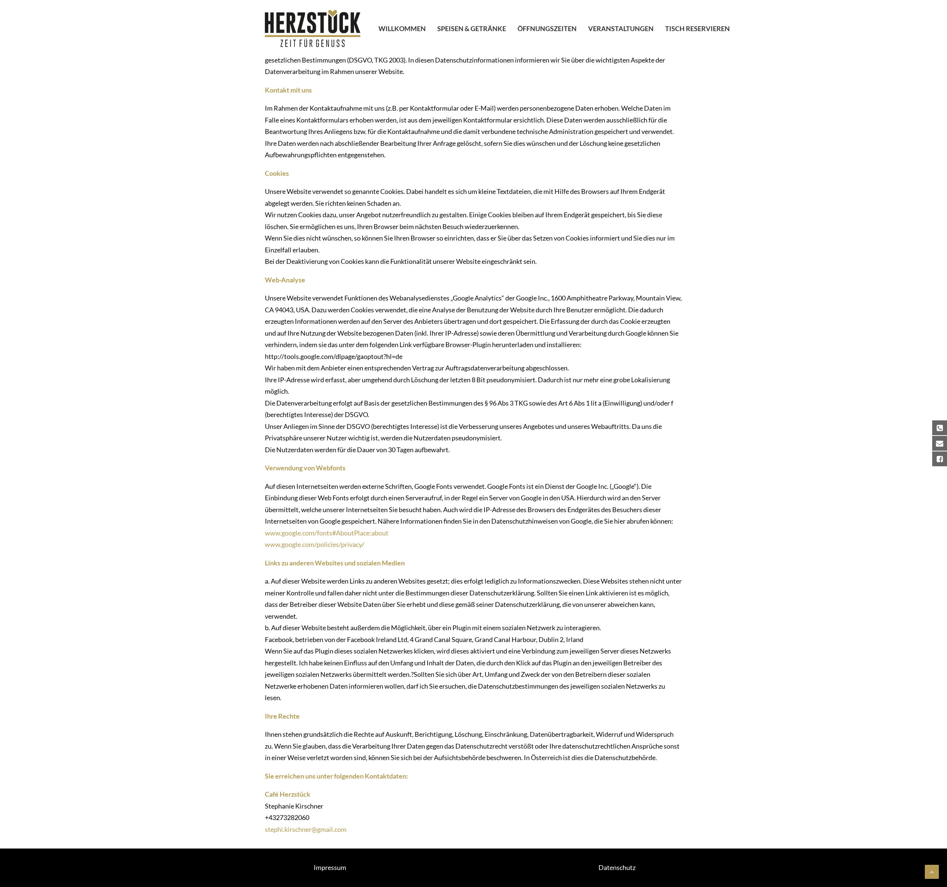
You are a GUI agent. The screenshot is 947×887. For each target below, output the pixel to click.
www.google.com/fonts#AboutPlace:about (326, 533)
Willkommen (402, 28)
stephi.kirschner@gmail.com (306, 829)
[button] (931, 10)
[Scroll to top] (932, 871)
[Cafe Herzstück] (312, 28)
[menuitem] (404, 28)
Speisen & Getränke (471, 28)
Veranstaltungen (621, 28)
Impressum (330, 867)
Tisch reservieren (697, 28)
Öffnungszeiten (547, 28)
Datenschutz (617, 867)
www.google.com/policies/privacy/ (314, 544)
